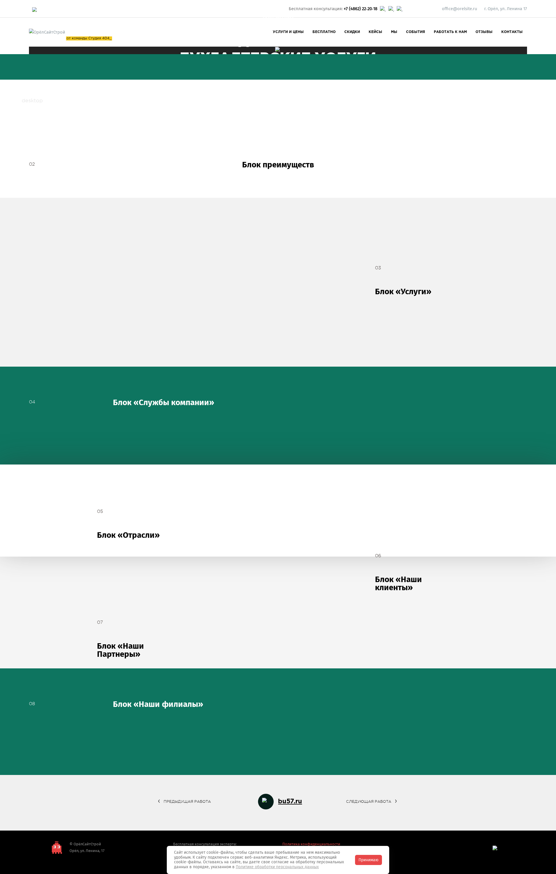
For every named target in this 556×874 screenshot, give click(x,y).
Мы (394, 32)
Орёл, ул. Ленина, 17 (87, 851)
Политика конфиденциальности (311, 844)
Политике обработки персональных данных (277, 866)
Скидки (352, 32)
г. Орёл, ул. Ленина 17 (505, 8)
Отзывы (484, 32)
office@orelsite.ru (459, 8)
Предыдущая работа (187, 801)
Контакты (512, 32)
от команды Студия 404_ (89, 38)
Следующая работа (368, 801)
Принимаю (368, 859)
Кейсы (375, 32)
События (415, 32)
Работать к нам (450, 32)
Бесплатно (324, 32)
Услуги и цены (288, 32)
